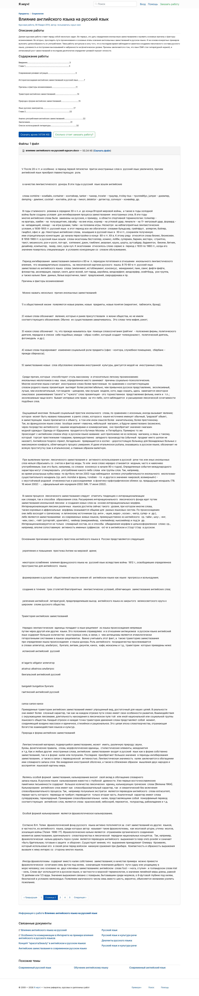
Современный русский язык (35, 967)
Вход (143, 4)
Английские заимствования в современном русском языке (53, 948)
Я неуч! (37, 987)
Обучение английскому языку (91, 967)
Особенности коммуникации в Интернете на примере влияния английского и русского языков (56, 936)
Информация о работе (58, 913)
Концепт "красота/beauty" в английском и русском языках (52, 943)
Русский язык (109, 930)
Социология (37, 14)
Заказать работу (169, 4)
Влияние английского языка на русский (44, 930)
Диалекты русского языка (117, 940)
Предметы (24, 14)
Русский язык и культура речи (119, 935)
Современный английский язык (147, 967)
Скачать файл (102, 150)
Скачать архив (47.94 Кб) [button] (35, 134)
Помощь (153, 4)
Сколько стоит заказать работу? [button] (74, 134)
